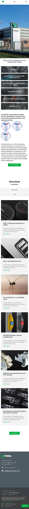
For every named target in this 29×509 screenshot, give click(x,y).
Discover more (14, 164)
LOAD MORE (14, 433)
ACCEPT (25, 505)
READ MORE (6, 234)
